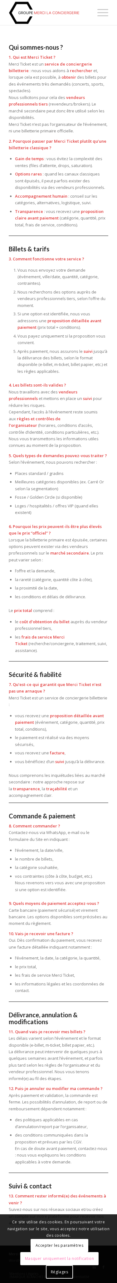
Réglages (59, 1272)
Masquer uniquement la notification (59, 1258)
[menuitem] (99, 12)
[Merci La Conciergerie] (48, 12)
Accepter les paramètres (60, 1245)
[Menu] (99, 12)
